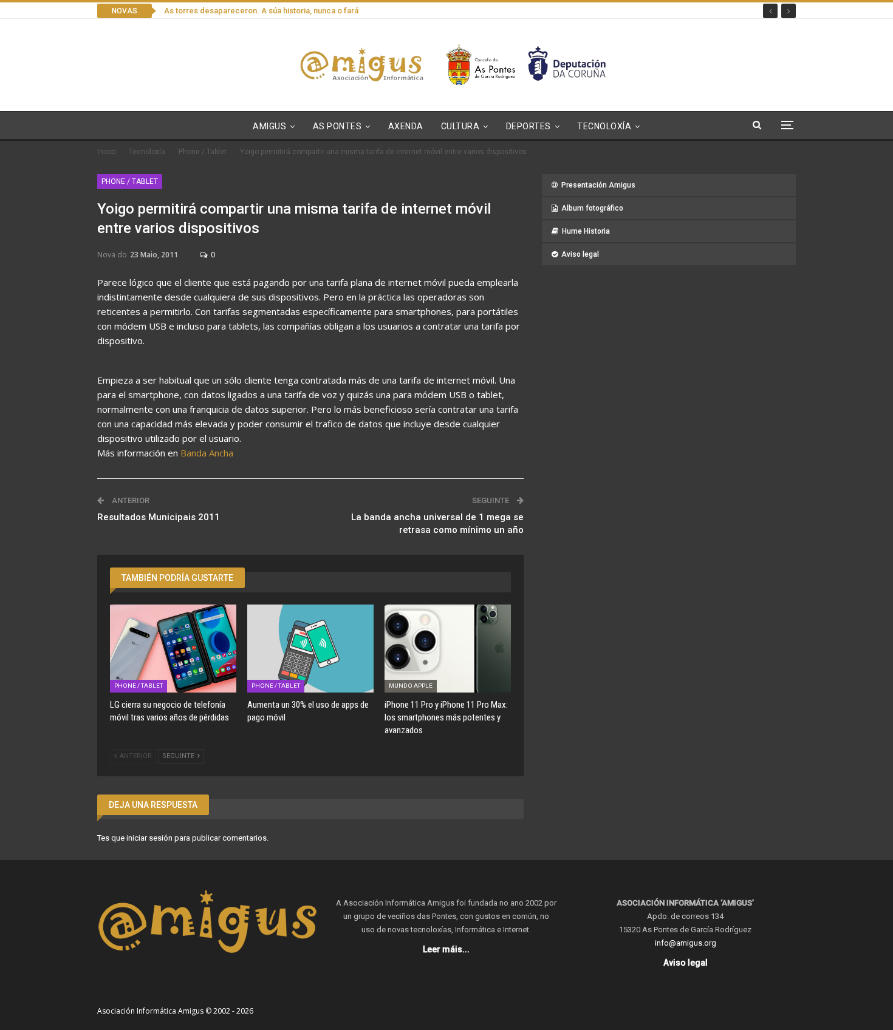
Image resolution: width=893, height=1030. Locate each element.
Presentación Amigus (598, 185)
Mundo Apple (411, 685)
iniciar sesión (149, 837)
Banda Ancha (206, 453)
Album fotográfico (592, 208)
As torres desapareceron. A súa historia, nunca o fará (261, 10)
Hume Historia (586, 231)
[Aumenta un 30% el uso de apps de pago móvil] (310, 649)
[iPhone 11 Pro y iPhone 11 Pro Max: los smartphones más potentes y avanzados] (448, 649)
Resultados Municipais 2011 (158, 517)
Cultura (460, 126)
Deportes (528, 126)
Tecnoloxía (604, 126)
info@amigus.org (685, 942)
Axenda (405, 126)
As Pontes (337, 126)
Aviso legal (580, 254)
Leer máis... (446, 949)
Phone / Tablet (129, 181)
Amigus (269, 126)
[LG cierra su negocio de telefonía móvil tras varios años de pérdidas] (173, 649)
